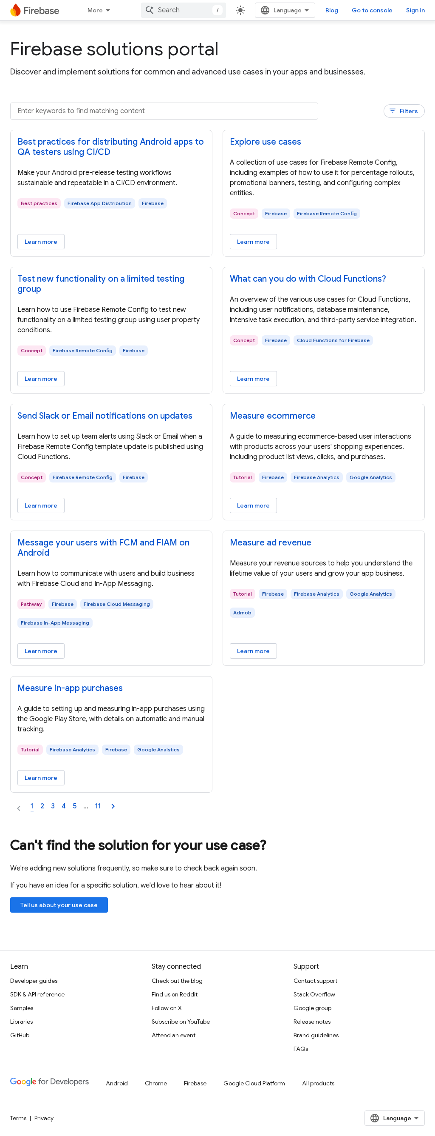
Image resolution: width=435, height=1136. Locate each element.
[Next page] (113, 806)
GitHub (19, 1035)
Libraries (21, 1021)
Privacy (44, 1118)
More (95, 10)
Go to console (372, 10)
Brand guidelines (316, 1035)
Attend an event (173, 1035)
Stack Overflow (314, 994)
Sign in (415, 10)
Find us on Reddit (175, 994)
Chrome (156, 1083)
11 (98, 806)
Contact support (315, 981)
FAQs (301, 1049)
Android (117, 1083)
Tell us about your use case (59, 905)
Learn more (41, 241)
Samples (21, 1008)
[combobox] (183, 10)
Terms (18, 1118)
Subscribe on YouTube (181, 1021)
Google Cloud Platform (254, 1083)
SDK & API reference (37, 994)
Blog (331, 10)
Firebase (195, 1083)
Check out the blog (177, 981)
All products (318, 1083)
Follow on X (167, 1008)
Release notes (312, 1021)
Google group (312, 1008)
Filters (403, 111)
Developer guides (33, 981)
